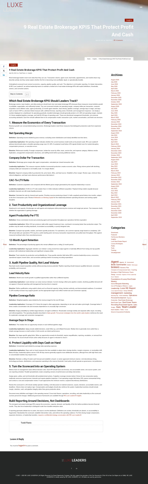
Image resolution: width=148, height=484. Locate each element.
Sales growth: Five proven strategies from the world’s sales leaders (68, 313)
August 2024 (115, 133)
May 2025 (114, 113)
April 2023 (114, 168)
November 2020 (116, 213)
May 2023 (114, 166)
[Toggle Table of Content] (26, 94)
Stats (118, 307)
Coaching (134, 270)
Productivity (114, 300)
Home (89, 59)
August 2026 (115, 79)
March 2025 (115, 117)
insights (130, 286)
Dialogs (113, 274)
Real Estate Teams (129, 302)
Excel (112, 277)
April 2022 (114, 195)
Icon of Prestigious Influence (119, 286)
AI (125, 262)
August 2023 (115, 159)
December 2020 (116, 210)
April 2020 (114, 215)
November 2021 (116, 206)
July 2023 (114, 162)
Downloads (114, 232)
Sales (135, 305)
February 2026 (116, 93)
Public (113, 246)
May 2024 (114, 139)
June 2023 (114, 164)
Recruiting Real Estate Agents (121, 305)
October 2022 (115, 182)
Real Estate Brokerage (125, 300)
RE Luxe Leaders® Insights (72, 395)
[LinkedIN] (76, 468)
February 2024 (116, 146)
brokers (115, 267)
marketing (128, 293)
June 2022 (114, 190)
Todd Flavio (109, 40)
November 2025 (116, 99)
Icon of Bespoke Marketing (120, 283)
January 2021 (115, 208)
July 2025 (114, 108)
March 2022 (115, 197)
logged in (22, 445)
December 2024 (116, 124)
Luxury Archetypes (117, 243)
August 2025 (115, 106)
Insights (95, 59)
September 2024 (116, 131)
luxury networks (128, 290)
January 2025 (115, 122)
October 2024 (115, 128)
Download (118, 274)
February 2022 (116, 199)
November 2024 (116, 126)
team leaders (115, 309)
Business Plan (124, 267)
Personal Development (118, 298)
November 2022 (116, 179)
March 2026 (115, 91)
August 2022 (115, 186)
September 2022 (116, 184)
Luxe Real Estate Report (119, 241)
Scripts (113, 307)
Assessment (130, 262)
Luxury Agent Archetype (117, 290)
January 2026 (115, 95)
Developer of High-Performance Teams (122, 272)
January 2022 (115, 202)
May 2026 (114, 86)
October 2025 (115, 102)
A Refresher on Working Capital (43, 197)
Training (113, 250)
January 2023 (115, 175)
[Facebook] (71, 468)
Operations (133, 295)
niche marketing (123, 295)
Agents (122, 262)
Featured (114, 235)
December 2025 (116, 97)
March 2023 (115, 170)
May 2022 (114, 193)
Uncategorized (115, 252)
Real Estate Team (116, 302)
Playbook (129, 297)
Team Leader (129, 307)
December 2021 (116, 204)
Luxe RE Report (128, 288)
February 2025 (116, 119)
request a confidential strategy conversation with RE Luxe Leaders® (59, 415)
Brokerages (135, 265)
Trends (126, 309)
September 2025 (116, 104)
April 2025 (114, 115)
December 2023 (116, 151)
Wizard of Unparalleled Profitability (120, 312)
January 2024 (115, 148)
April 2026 (114, 88)
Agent (115, 262)
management (117, 293)
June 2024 (114, 137)
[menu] (141, 7)
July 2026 (114, 82)
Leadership (115, 288)
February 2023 (116, 173)
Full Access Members (118, 237)
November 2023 (116, 153)
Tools (112, 248)
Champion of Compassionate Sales (120, 270)
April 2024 (114, 142)
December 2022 (116, 177)
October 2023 (115, 155)
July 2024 (114, 135)
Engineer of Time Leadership (129, 274)
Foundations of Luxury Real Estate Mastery (123, 280)
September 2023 (116, 157)
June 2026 (114, 84)
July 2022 (114, 188)
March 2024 (115, 144)
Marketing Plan (114, 295)
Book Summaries (118, 264)
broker (129, 265)
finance (117, 277)
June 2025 (114, 111)
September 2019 (116, 217)
